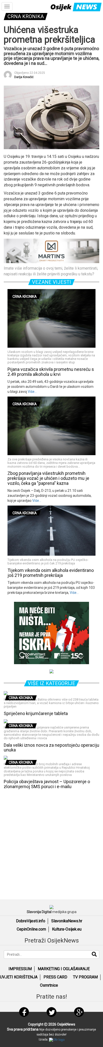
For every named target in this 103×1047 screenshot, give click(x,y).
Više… (32, 392)
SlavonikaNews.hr (66, 921)
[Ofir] (56, 1039)
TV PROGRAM (85, 977)
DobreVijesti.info (30, 921)
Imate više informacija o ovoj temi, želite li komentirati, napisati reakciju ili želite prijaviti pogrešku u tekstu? (51, 271)
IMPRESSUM (20, 968)
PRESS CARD (55, 977)
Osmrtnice (49, 985)
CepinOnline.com (31, 929)
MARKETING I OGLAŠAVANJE (64, 968)
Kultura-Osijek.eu (67, 929)
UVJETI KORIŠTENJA (19, 977)
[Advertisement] (51, 843)
